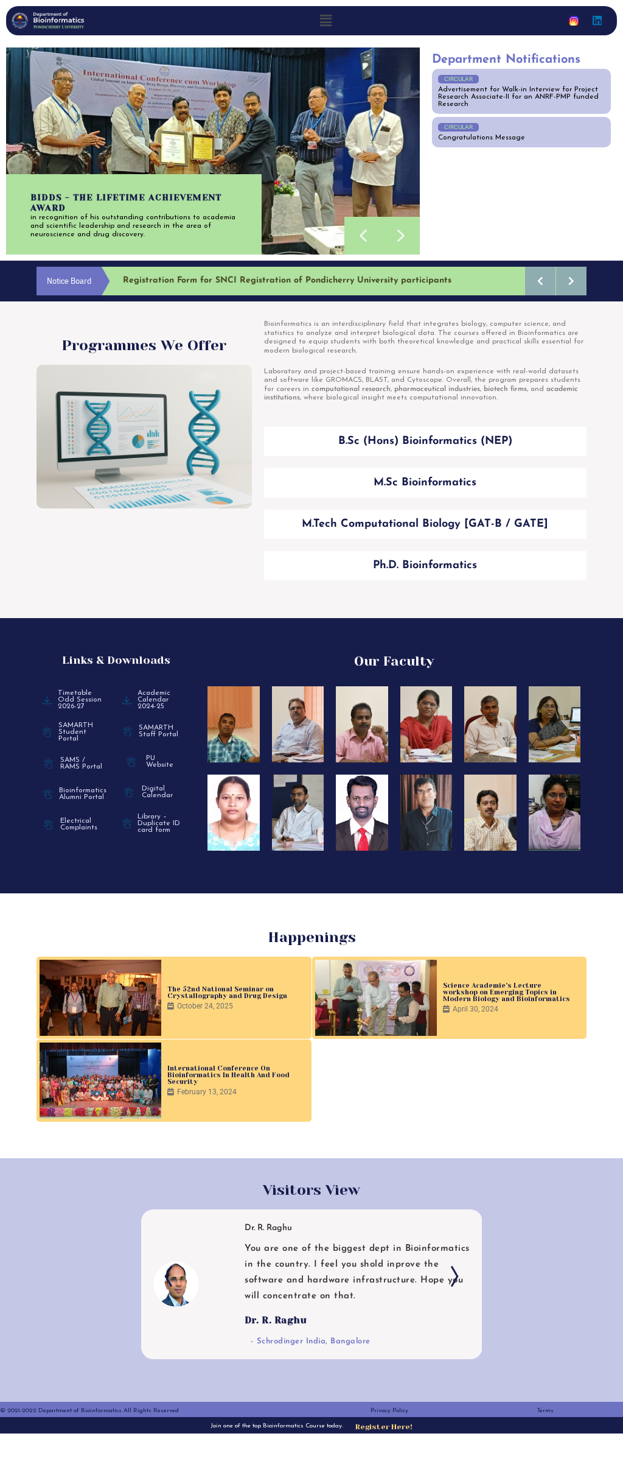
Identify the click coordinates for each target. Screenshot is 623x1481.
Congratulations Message (481, 137)
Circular (458, 79)
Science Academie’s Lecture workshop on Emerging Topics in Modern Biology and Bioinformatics (506, 992)
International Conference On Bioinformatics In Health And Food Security (228, 1075)
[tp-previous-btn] (171, 1279)
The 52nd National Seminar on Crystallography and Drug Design (227, 992)
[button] (326, 20)
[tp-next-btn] (451, 1279)
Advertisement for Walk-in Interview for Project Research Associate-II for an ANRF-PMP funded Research (518, 97)
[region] (213, 151)
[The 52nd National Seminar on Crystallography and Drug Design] (100, 998)
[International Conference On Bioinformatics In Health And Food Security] (100, 1081)
